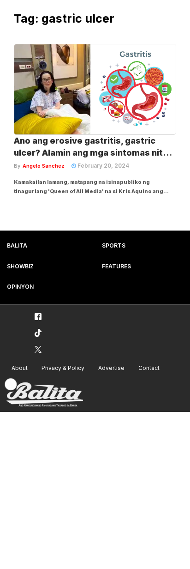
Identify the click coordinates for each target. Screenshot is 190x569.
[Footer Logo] (44, 392)
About (20, 367)
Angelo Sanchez (44, 166)
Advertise (111, 367)
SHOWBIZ (20, 266)
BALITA (17, 245)
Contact (149, 367)
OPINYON (20, 286)
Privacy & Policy (63, 367)
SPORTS (113, 245)
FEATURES (116, 266)
